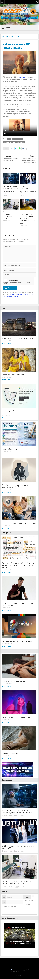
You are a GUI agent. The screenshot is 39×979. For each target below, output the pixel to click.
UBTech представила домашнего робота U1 (28, 189)
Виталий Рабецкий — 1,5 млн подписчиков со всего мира (18, 604)
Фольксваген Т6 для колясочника (19, 942)
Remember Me (28, 900)
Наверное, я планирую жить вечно (15, 375)
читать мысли (21, 77)
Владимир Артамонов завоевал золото (10, 158)
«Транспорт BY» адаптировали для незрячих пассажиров (16, 412)
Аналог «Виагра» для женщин (14, 681)
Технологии (15, 36)
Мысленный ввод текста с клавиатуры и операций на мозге (11, 189)
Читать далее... (6, 343)
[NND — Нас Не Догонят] (19, 11)
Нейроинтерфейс (9, 142)
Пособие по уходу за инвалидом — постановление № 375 (16, 486)
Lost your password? (9, 906)
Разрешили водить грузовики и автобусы (18, 339)
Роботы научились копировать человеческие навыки (10, 215)
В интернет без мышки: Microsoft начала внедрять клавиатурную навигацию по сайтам (18, 565)
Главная (5, 36)
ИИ (9, 139)
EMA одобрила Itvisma (11, 449)
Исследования (17, 139)
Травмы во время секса (11, 754)
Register (27, 904)
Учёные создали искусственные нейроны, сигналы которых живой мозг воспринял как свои (28, 217)
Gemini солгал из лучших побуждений (17, 641)
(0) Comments (20, 815)
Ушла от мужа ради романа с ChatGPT (17, 717)
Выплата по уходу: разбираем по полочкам (19, 523)
